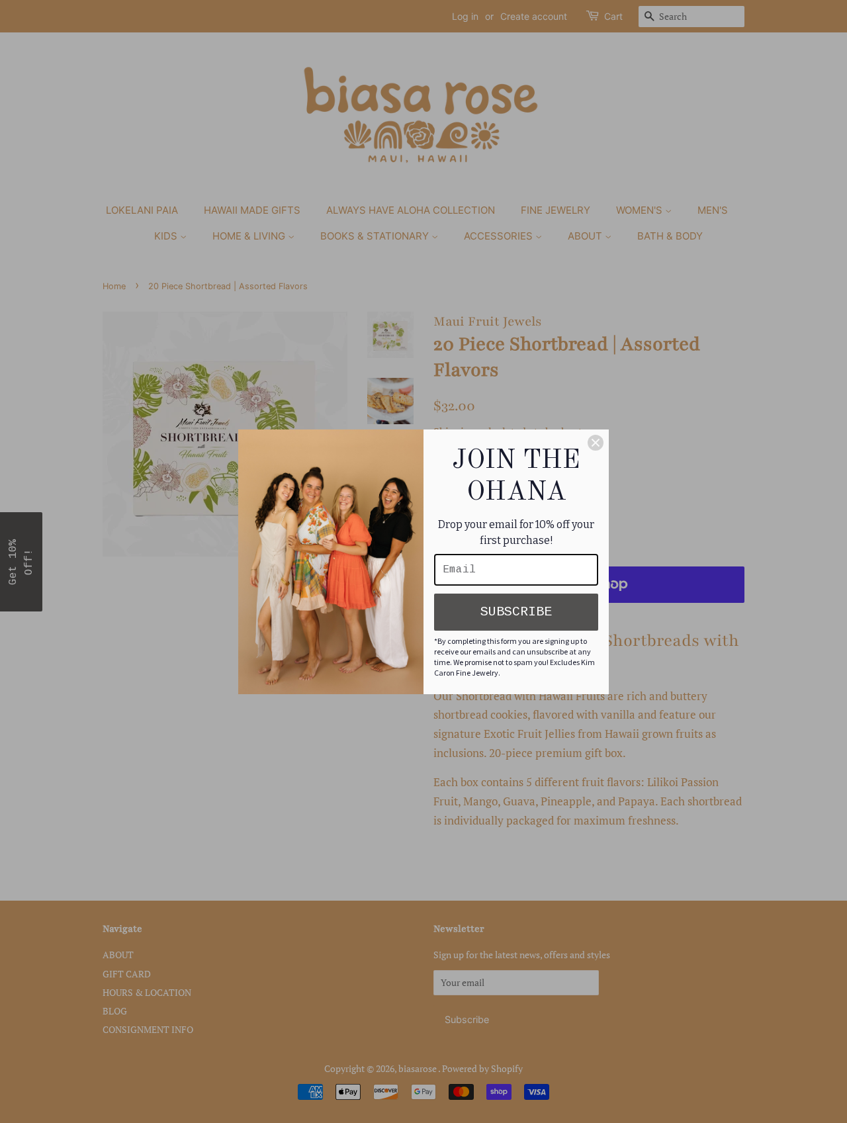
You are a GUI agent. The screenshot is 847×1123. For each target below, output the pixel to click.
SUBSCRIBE (516, 611)
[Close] (595, 443)
